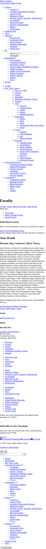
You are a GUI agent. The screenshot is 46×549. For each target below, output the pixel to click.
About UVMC (15, 502)
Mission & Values (12, 372)
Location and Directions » (10, 332)
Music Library (15, 489)
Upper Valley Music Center (10, 3)
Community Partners (18, 485)
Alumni (13, 493)
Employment (10, 383)
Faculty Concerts (16, 472)
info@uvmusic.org (7, 318)
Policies (8, 407)
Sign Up (3, 437)
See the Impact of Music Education (13, 306)
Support (8, 389)
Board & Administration (14, 381)
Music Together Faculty (14, 215)
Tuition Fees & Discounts (15, 400)
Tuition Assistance (12, 402)
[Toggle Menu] (1, 451)
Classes (8, 347)
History (13, 517)
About (9, 207)
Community (9, 387)
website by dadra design (9, 447)
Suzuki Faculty (11, 217)
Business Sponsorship (18, 532)
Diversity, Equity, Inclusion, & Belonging (21, 374)
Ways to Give (15, 526)
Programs (8, 342)
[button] (20, 465)
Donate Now (15, 537)
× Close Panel (6, 548)
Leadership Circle (17, 528)
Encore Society (16, 530)
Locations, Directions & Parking (22, 504)
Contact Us (14, 500)
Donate (8, 458)
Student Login (10, 409)
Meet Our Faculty (20, 207)
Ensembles (9, 349)
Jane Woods (32, 207)
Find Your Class (11, 357)
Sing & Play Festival (18, 476)
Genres (7, 364)
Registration (9, 398)
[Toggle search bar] (5, 451)
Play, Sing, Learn (11, 463)
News (7, 392)
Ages (7, 359)
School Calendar (11, 404)
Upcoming (14, 467)
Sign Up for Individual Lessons (12, 231)
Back (13, 480)
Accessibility (10, 377)
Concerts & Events (12, 394)
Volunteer (13, 535)
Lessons (8, 344)
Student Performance (18, 469)
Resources (14, 487)
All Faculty (9, 213)
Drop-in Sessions (16, 478)
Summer (8, 353)
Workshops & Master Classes (16, 351)
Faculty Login (10, 411)
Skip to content (6, 1)
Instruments (9, 362)
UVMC (3, 207)
